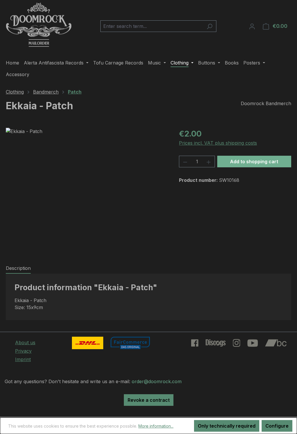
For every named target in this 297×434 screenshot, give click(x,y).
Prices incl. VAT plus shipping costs (218, 143)
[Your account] (252, 26)
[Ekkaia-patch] (86, 190)
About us (25, 342)
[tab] (18, 268)
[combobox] (151, 26)
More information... (155, 426)
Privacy (23, 351)
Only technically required (227, 426)
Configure (277, 426)
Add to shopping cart (254, 161)
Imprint (23, 359)
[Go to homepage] (39, 25)
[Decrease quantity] (185, 161)
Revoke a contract (149, 400)
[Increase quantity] (209, 161)
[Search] (209, 26)
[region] (86, 190)
